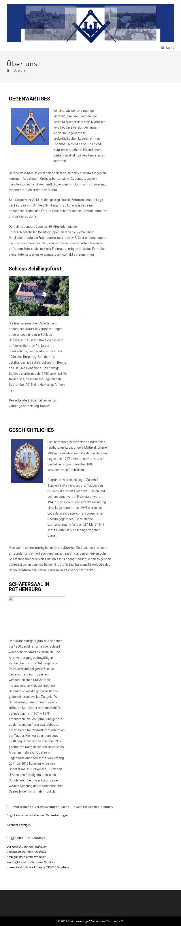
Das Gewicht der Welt (20, 847)
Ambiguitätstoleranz (20, 857)
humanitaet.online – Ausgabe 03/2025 (31, 867)
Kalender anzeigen (19, 825)
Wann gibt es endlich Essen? (25, 862)
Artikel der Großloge (30, 838)
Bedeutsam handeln (20, 852)
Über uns (20, 70)
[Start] (8, 70)
